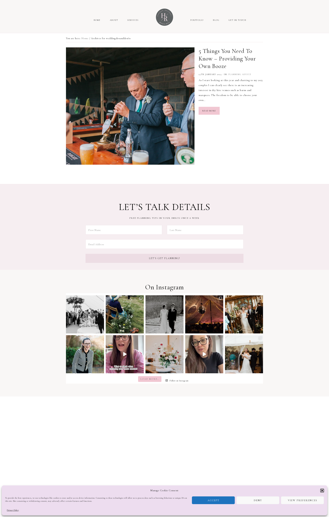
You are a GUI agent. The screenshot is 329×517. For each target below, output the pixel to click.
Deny (258, 500)
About (114, 20)
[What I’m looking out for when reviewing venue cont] (125, 354)
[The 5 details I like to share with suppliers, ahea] (204, 354)
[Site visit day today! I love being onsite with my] (85, 314)
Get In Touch (237, 20)
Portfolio (197, 20)
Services (133, 20)
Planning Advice (239, 74)
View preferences (302, 500)
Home (97, 20)
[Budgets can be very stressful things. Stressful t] (164, 354)
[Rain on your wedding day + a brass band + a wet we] (244, 354)
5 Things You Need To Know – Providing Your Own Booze (227, 59)
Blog (216, 20)
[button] (322, 490)
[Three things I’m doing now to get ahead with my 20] (164, 314)
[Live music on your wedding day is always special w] (125, 314)
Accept (213, 500)
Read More (209, 111)
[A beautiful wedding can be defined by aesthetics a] (244, 314)
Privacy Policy (13, 510)
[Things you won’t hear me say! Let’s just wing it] (85, 354)
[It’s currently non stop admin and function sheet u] (204, 314)
